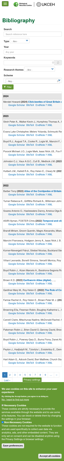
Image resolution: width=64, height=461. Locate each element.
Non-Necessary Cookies (18, 422)
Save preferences (13, 445)
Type (6, 41)
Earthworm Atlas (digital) (37, 280)
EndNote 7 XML (44, 105)
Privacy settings (32, 379)
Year (6, 47)
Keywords (9, 57)
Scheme (8, 75)
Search (8, 29)
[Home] (37, 4)
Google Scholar (16, 105)
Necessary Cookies (15, 405)
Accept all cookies (50, 456)
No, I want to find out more (15, 399)
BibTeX (30, 105)
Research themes (14, 69)
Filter (9, 86)
